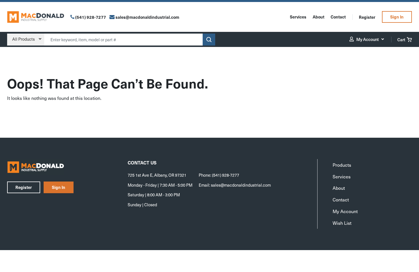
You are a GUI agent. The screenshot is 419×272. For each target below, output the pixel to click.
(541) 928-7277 (90, 17)
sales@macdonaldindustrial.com (241, 185)
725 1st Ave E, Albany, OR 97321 (157, 175)
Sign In (397, 17)
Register (367, 17)
